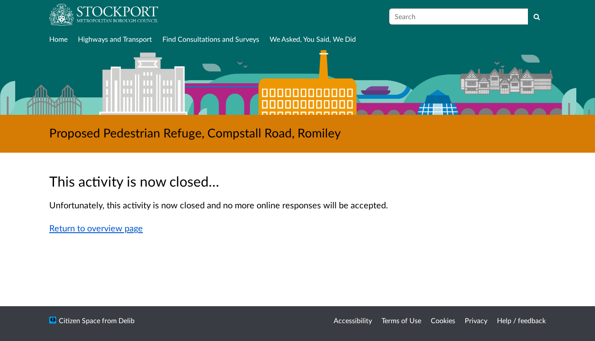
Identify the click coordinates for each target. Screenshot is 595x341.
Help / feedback (521, 320)
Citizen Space (79, 320)
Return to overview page (96, 228)
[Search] (537, 16)
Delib (126, 320)
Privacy (476, 320)
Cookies (443, 320)
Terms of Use (401, 320)
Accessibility (353, 320)
